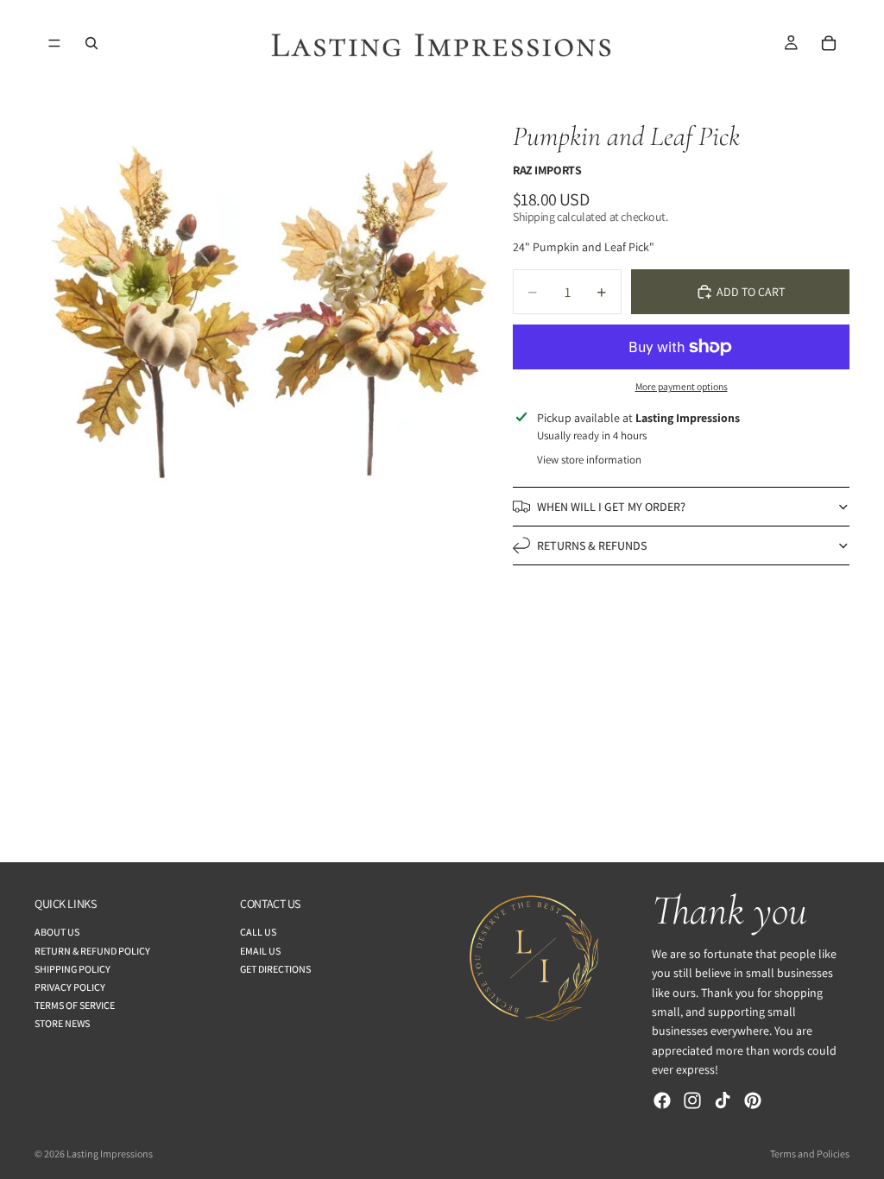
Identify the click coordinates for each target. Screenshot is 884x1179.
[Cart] (829, 43)
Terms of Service (75, 1005)
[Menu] (54, 43)
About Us (57, 932)
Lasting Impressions (109, 1153)
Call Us (258, 932)
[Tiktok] (722, 1100)
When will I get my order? (611, 506)
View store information (589, 459)
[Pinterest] (752, 1100)
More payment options (681, 386)
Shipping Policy (72, 968)
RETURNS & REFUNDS (592, 545)
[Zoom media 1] (265, 316)
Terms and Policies (809, 1153)
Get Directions (275, 968)
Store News (62, 1024)
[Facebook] (662, 1100)
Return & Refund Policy (92, 950)
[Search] (91, 43)
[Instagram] (692, 1100)
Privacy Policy (70, 986)
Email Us (260, 950)
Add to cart (751, 291)
